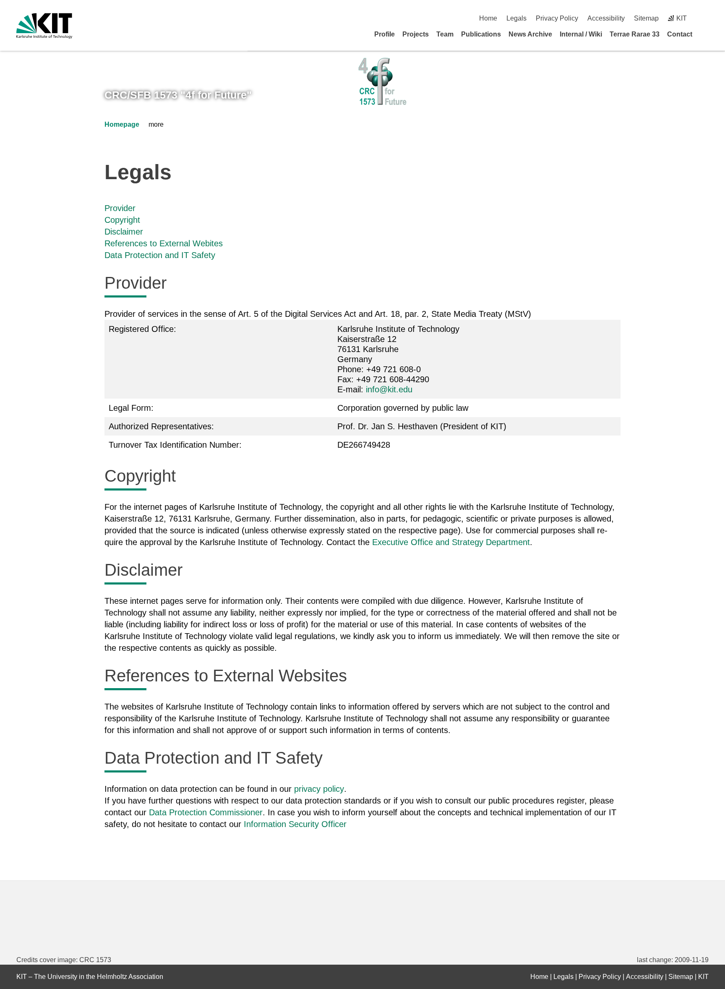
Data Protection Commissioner (206, 812)
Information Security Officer (295, 824)
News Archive (530, 34)
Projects (415, 34)
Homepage (121, 124)
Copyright (122, 219)
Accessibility (606, 18)
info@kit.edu (389, 389)
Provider (120, 208)
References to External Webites (163, 243)
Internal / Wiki (581, 34)
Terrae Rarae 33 (635, 34)
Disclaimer (123, 231)
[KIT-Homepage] (44, 26)
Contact (679, 34)
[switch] (705, 18)
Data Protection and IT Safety (159, 255)
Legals (516, 18)
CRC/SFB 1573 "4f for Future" (178, 95)
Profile (384, 34)
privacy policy (319, 788)
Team (445, 34)
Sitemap (646, 18)
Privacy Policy (557, 18)
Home (488, 18)
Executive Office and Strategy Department (451, 542)
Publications (481, 34)
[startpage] (706, 34)
